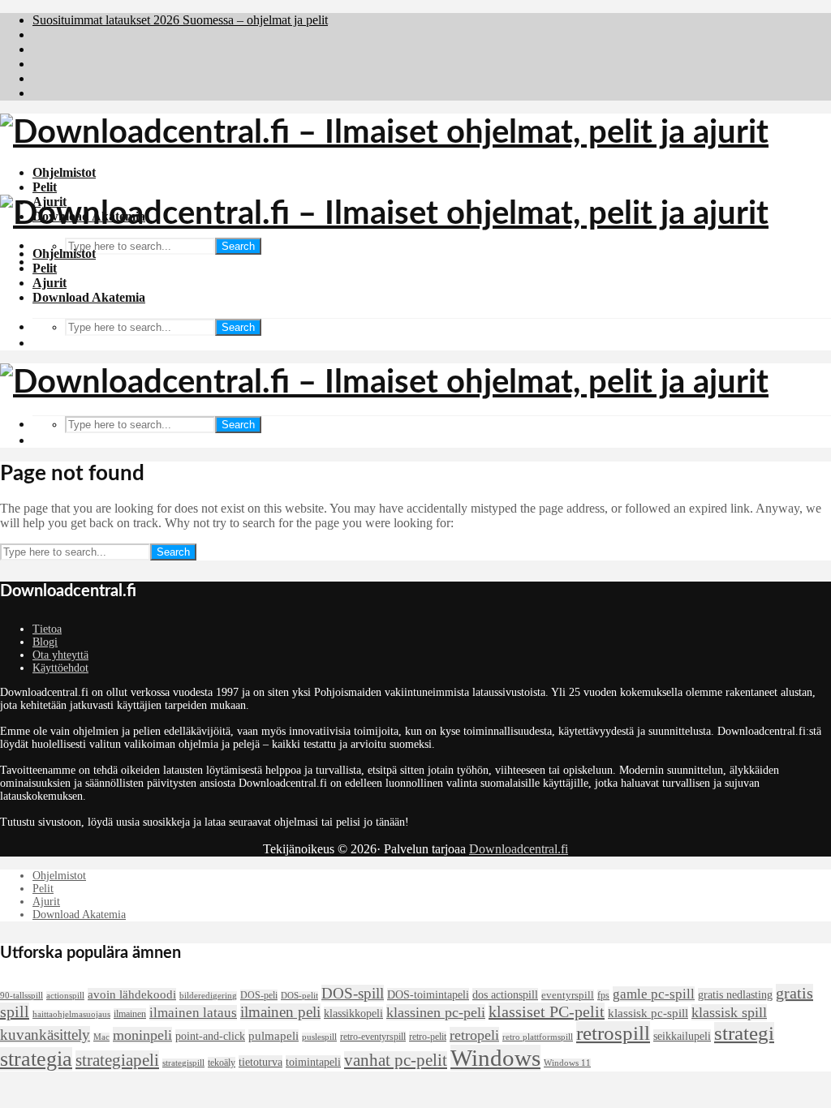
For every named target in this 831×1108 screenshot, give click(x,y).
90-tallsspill (21, 995)
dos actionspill (505, 994)
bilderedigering (208, 995)
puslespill (319, 1037)
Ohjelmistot (64, 172)
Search (238, 246)
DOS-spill (352, 993)
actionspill (65, 995)
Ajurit (49, 283)
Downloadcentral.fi (518, 849)
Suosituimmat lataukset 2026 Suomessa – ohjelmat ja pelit (180, 20)
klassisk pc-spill (648, 1013)
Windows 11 (567, 1063)
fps (603, 995)
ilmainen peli (280, 1011)
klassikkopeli (353, 1013)
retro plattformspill (537, 1037)
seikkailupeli (682, 1035)
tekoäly (221, 1062)
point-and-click (210, 1035)
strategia (36, 1059)
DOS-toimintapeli (428, 994)
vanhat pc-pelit (395, 1060)
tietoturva (260, 1061)
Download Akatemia (88, 297)
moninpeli (142, 1035)
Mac (101, 1037)
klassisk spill (729, 1012)
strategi (744, 1033)
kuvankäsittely (45, 1034)
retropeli (474, 1035)
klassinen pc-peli (435, 1012)
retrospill (613, 1032)
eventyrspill (567, 995)
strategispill (183, 1063)
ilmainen (130, 1014)
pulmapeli (273, 1035)
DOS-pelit (299, 995)
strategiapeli (117, 1060)
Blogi (45, 642)
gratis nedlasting (735, 994)
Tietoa (47, 629)
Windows (495, 1058)
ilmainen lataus (193, 1012)
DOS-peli (259, 995)
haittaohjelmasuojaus (71, 1014)
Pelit (44, 187)
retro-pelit (427, 1036)
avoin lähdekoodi (132, 994)
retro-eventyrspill (373, 1036)
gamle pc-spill (654, 994)
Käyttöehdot (60, 668)
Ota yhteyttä (60, 655)
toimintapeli (313, 1061)
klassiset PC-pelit (547, 1011)
